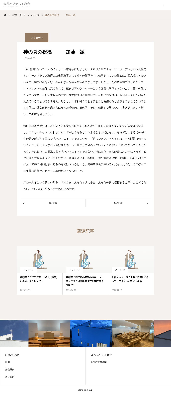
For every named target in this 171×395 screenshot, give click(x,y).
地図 (7, 362)
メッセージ (37, 37)
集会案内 (10, 369)
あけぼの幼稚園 (99, 362)
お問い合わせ (12, 355)
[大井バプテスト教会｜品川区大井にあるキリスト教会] (20, 5)
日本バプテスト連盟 (101, 355)
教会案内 (10, 377)
